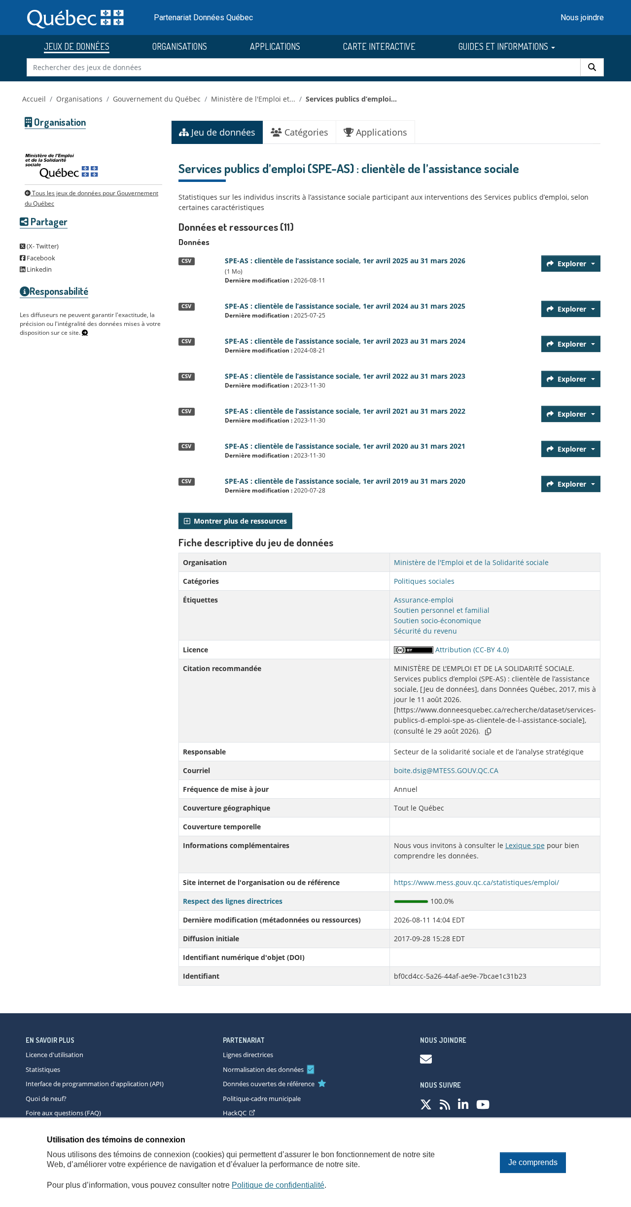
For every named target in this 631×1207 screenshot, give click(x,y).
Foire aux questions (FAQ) (63, 1112)
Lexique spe (525, 845)
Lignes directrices (248, 1054)
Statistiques (43, 1069)
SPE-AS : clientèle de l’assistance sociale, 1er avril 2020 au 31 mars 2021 (345, 446)
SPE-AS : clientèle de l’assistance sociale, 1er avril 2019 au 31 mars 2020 (345, 481)
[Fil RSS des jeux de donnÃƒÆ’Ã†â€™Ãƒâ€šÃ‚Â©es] (445, 1104)
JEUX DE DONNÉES (76, 46)
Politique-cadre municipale (262, 1098)
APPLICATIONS (275, 46)
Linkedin (38, 269)
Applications (380, 132)
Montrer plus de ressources (240, 521)
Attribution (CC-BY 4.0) (471, 649)
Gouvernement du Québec (157, 99)
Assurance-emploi (424, 599)
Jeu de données (222, 132)
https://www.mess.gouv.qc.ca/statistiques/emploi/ (476, 882)
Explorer (572, 263)
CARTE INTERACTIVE (379, 46)
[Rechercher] (592, 67)
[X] (426, 1104)
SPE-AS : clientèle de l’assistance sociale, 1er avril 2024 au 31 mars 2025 (345, 306)
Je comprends (533, 1162)
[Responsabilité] (85, 333)
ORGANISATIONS (179, 46)
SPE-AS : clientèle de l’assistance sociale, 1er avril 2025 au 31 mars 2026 (345, 260)
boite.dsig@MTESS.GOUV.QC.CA (446, 770)
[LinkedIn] (463, 1104)
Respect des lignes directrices (232, 901)
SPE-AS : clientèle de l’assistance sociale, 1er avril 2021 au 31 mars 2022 (345, 411)
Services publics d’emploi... (351, 99)
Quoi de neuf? (46, 1098)
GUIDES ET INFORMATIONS (504, 46)
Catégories (305, 132)
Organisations (79, 99)
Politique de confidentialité (278, 1185)
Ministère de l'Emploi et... (253, 99)
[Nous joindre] (426, 1059)
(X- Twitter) (42, 246)
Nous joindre (582, 17)
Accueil (34, 99)
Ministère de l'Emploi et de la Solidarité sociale (471, 562)
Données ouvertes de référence (269, 1083)
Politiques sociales (424, 581)
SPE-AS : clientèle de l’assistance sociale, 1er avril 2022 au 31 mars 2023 (345, 376)
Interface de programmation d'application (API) (95, 1083)
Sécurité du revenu (425, 631)
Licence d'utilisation (54, 1054)
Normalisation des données (263, 1069)
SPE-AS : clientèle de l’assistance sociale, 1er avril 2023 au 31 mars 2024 (345, 341)
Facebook (40, 257)
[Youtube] (483, 1104)
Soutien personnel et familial (442, 610)
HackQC (234, 1112)
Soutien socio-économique (437, 620)
